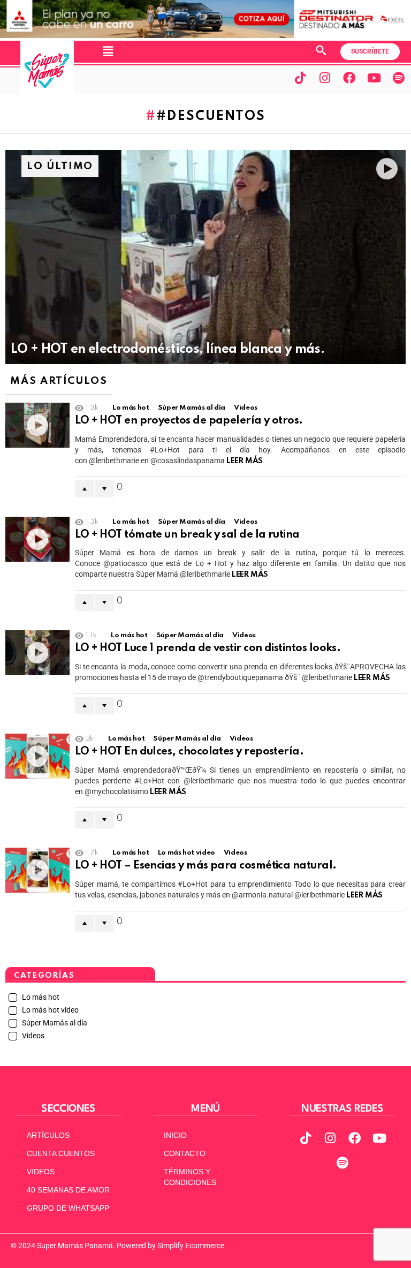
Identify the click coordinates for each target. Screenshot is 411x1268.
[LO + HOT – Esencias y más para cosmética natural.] (37, 870)
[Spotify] (398, 77)
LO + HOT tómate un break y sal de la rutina (187, 535)
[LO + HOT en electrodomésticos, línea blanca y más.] (205, 257)
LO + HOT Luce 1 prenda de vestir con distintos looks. (207, 648)
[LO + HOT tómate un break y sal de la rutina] (37, 539)
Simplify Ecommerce (190, 1245)
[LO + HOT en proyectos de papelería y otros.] (37, 425)
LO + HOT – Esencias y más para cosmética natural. (206, 866)
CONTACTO (185, 1153)
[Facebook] (349, 77)
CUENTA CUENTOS (61, 1153)
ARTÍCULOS (48, 1135)
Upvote (84, 488)
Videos (245, 407)
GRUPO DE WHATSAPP (68, 1208)
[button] (107, 51)
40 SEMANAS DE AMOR (68, 1190)
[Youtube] (374, 77)
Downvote (104, 488)
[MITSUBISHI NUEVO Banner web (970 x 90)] (205, 35)
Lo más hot (130, 407)
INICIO (175, 1135)
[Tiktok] (300, 77)
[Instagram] (325, 77)
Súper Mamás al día (192, 407)
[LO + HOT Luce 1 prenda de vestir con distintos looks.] (37, 652)
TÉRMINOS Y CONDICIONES (190, 1177)
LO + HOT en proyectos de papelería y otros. (189, 421)
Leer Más (244, 461)
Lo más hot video (186, 852)
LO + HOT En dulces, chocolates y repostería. (189, 751)
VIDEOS (41, 1171)
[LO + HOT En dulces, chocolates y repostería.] (37, 756)
